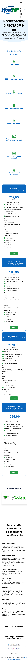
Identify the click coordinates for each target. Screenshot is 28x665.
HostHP (21, 9)
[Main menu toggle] (25, 9)
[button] (2, 646)
